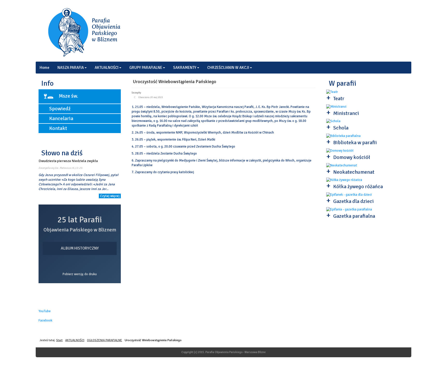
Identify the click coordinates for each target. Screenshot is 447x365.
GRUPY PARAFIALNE (145, 67)
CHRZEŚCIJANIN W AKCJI (228, 67)
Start (59, 340)
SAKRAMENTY (184, 67)
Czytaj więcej (110, 196)
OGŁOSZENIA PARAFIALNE (104, 340)
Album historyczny (80, 248)
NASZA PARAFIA (70, 67)
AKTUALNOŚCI (106, 67)
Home (44, 67)
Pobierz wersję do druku (80, 274)
